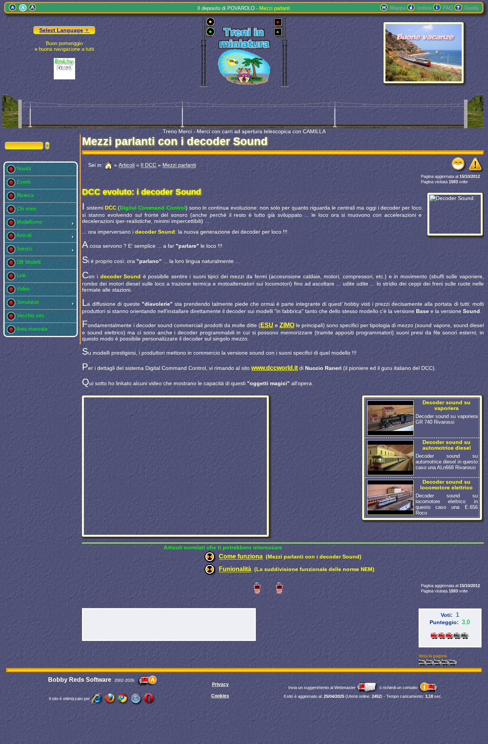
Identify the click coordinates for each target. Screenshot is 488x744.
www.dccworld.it (274, 368)
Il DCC (148, 165)
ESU (266, 325)
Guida (471, 8)
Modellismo (31, 222)
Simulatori (29, 302)
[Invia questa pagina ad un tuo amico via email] (459, 171)
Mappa (397, 8)
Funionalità (235, 569)
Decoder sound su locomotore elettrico (446, 485)
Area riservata (33, 329)
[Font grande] (33, 8)
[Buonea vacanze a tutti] (423, 81)
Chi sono (28, 208)
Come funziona (241, 557)
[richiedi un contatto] (428, 687)
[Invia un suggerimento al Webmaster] (367, 687)
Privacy (220, 684)
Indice (424, 8)
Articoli (25, 235)
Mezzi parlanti (179, 165)
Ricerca (26, 195)
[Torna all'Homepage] (108, 165)
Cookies (220, 696)
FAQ (447, 8)
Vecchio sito (31, 315)
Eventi (25, 182)
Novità (25, 168)
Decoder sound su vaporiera (446, 405)
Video (24, 289)
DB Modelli (30, 262)
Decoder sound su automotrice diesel (446, 445)
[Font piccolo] (13, 8)
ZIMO (286, 325)
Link (22, 275)
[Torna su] (146, 680)
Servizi (26, 249)
